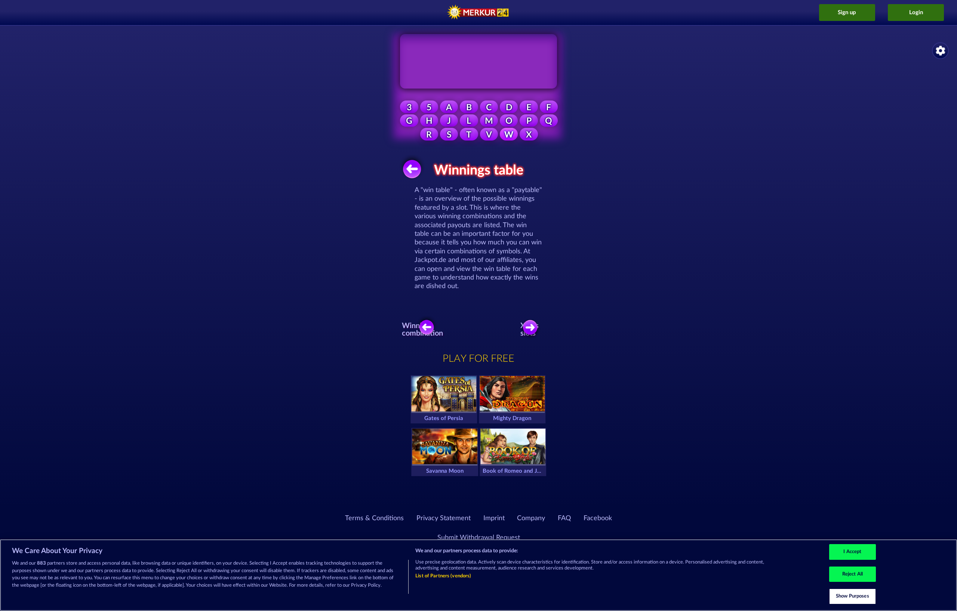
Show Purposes (852, 596)
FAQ (564, 518)
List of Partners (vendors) (443, 576)
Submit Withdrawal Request (478, 537)
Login (916, 12)
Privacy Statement (443, 518)
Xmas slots (529, 329)
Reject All (852, 574)
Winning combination (424, 329)
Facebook (598, 518)
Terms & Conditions (374, 518)
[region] (478, 575)
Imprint (494, 518)
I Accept (852, 551)
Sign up (847, 12)
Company (531, 518)
